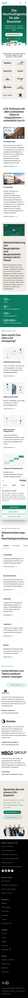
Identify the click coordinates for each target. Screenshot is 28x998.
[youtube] (6, 871)
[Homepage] (4, 2)
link (8, 500)
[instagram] (9, 871)
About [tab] (23, 485)
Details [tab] (14, 485)
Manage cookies (13, 511)
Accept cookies (14, 507)
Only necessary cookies (14, 516)
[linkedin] (3, 871)
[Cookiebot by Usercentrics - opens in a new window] (19, 481)
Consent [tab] (5, 485)
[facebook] (12, 871)
